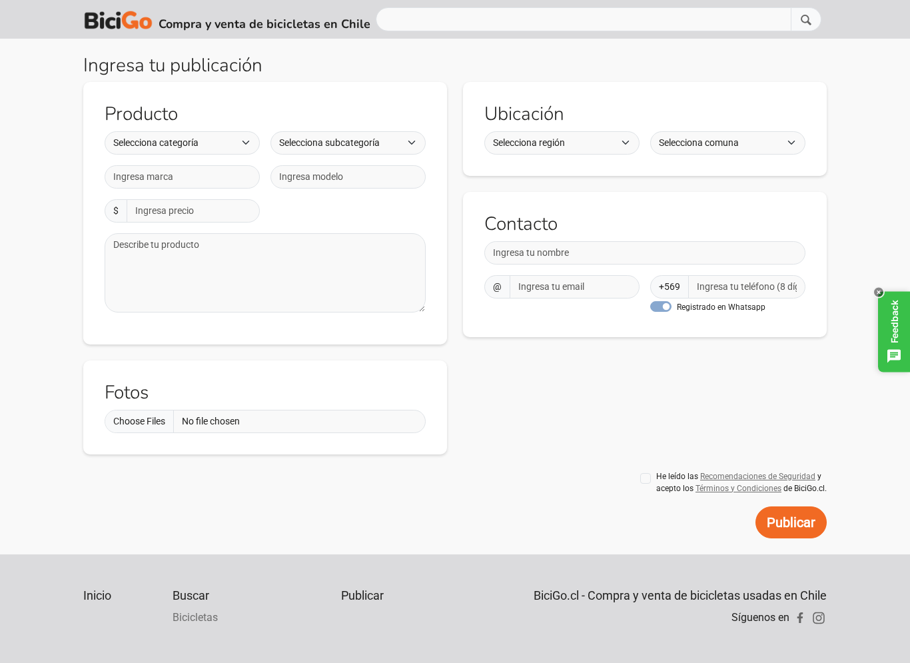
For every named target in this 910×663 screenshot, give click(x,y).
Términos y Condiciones (738, 488)
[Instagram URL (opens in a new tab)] (819, 617)
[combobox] (182, 177)
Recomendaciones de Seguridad (757, 476)
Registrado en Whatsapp (721, 307)
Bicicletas (195, 617)
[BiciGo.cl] (118, 19)
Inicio (97, 595)
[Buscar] (806, 19)
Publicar (791, 522)
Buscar (191, 595)
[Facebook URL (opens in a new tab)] (800, 617)
